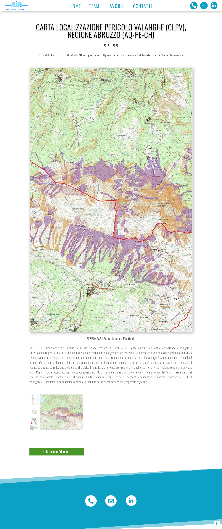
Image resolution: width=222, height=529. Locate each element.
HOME (82, 6)
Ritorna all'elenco (57, 451)
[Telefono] (91, 505)
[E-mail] (111, 505)
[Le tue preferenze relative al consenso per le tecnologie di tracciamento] (217, 524)
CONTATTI (137, 6)
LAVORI (114, 6)
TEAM (97, 6)
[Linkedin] (131, 505)
